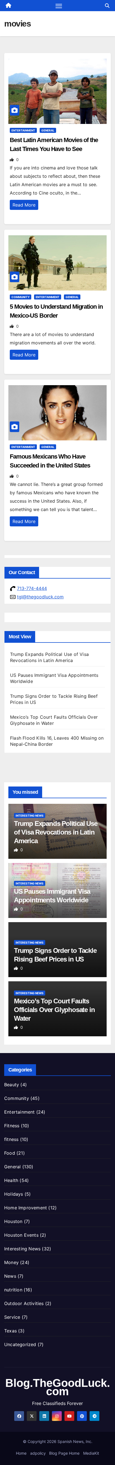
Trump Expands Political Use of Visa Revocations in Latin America (55, 832)
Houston (13, 1221)
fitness (11, 1139)
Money (11, 1262)
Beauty (11, 1084)
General (47, 130)
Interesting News (30, 815)
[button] (107, 5)
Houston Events (21, 1235)
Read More (24, 205)
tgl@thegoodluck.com (40, 597)
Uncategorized (20, 1344)
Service (12, 1317)
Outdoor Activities (24, 1303)
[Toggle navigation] (59, 5)
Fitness (11, 1125)
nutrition (13, 1290)
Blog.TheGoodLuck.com (57, 1387)
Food (9, 1153)
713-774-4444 (32, 588)
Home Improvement (25, 1207)
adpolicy (38, 1453)
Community (20, 297)
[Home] (8, 5)
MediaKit (91, 1453)
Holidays (13, 1194)
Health (11, 1180)
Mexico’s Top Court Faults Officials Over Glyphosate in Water (54, 1009)
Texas (10, 1331)
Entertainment (23, 130)
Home (21, 1453)
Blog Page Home (64, 1453)
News (10, 1276)
